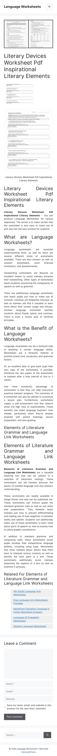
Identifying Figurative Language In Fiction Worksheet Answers (31, 610)
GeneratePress (28, 752)
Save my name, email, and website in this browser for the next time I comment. (29, 707)
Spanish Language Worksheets (29, 626)
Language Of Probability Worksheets (26, 619)
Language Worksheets (22, 7)
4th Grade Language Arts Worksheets (27, 593)
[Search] (47, 735)
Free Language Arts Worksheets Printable (30, 602)
